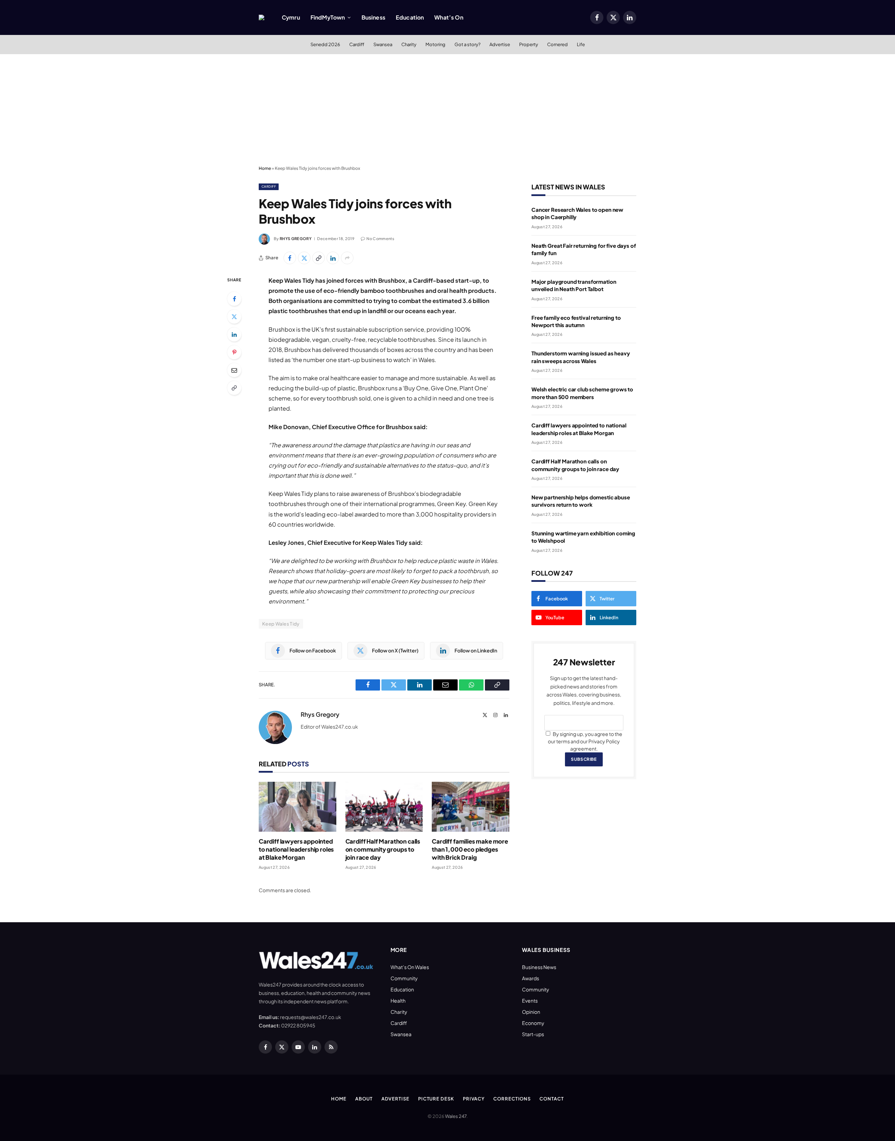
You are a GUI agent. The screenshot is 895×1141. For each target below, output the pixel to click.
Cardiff (356, 44)
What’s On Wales (410, 967)
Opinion (531, 1012)
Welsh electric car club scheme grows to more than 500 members (582, 393)
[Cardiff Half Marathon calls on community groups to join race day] (384, 807)
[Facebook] (234, 299)
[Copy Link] (318, 258)
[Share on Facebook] (290, 258)
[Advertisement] (447, 110)
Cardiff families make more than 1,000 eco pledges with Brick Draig (470, 849)
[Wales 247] (261, 17)
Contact (551, 1099)
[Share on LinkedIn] (333, 258)
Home (265, 168)
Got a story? (467, 44)
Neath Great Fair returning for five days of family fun (583, 249)
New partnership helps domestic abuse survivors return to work (580, 501)
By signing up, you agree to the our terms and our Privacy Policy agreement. (585, 741)
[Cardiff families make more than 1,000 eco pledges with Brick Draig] (470, 807)
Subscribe (583, 759)
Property (528, 44)
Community (404, 978)
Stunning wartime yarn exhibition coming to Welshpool (583, 537)
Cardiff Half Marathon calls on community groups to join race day (382, 849)
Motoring (435, 44)
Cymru (291, 17)
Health (398, 1000)
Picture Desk (436, 1099)
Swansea (382, 44)
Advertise (499, 44)
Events (530, 1000)
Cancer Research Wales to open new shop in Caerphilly (577, 213)
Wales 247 (455, 1116)
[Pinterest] (234, 352)
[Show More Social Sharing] (347, 258)
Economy (533, 1023)
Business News (539, 967)
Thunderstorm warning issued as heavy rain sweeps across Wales (580, 357)
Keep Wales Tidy (281, 624)
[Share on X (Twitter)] (304, 258)
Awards (530, 978)
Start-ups (533, 1034)
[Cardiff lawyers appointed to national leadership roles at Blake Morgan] (297, 807)
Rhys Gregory (296, 238)
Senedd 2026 (325, 44)
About (364, 1099)
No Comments (380, 238)
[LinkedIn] (234, 334)
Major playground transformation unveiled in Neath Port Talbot (573, 285)
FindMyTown (327, 17)
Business (373, 17)
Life (581, 44)
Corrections (512, 1099)
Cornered (557, 44)
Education (410, 17)
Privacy (474, 1099)
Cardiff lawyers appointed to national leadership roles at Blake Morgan (296, 849)
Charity (408, 44)
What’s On (448, 17)
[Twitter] (234, 317)
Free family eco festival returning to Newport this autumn (576, 321)
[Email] (234, 370)
